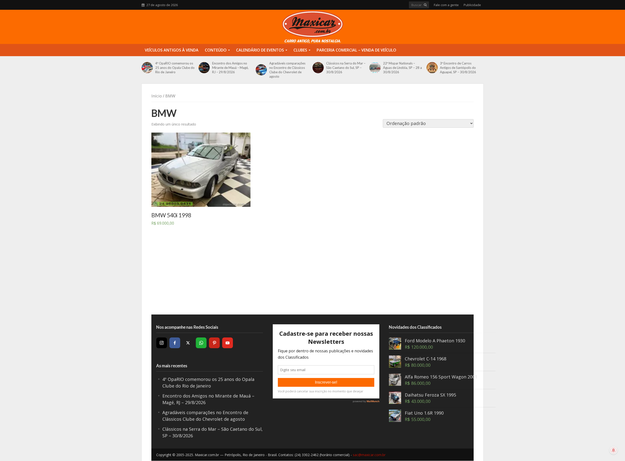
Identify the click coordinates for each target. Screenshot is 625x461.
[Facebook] (174, 342)
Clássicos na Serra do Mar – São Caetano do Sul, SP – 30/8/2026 (345, 67)
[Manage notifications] (613, 450)
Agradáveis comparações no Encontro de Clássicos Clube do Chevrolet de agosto (287, 69)
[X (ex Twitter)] (188, 342)
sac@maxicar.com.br (369, 454)
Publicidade (472, 5)
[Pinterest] (214, 342)
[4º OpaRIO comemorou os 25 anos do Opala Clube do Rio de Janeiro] (147, 67)
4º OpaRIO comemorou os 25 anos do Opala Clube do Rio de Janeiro (175, 67)
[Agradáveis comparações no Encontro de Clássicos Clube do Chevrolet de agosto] (261, 69)
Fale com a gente (446, 5)
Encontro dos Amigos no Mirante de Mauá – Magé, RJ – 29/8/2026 (230, 67)
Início (156, 96)
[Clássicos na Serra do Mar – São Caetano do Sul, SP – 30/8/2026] (318, 67)
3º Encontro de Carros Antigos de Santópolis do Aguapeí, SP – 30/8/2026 (458, 67)
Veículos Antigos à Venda (171, 50)
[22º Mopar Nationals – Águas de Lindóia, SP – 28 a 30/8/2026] (375, 67)
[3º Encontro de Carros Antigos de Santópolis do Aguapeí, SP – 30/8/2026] (432, 67)
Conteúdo (216, 50)
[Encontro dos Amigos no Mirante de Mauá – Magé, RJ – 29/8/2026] (204, 67)
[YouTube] (227, 342)
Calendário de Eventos (260, 50)
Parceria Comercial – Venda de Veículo (356, 50)
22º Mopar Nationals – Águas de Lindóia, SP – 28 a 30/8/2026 (402, 67)
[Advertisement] (312, 275)
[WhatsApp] (201, 342)
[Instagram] (161, 342)
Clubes (300, 50)
